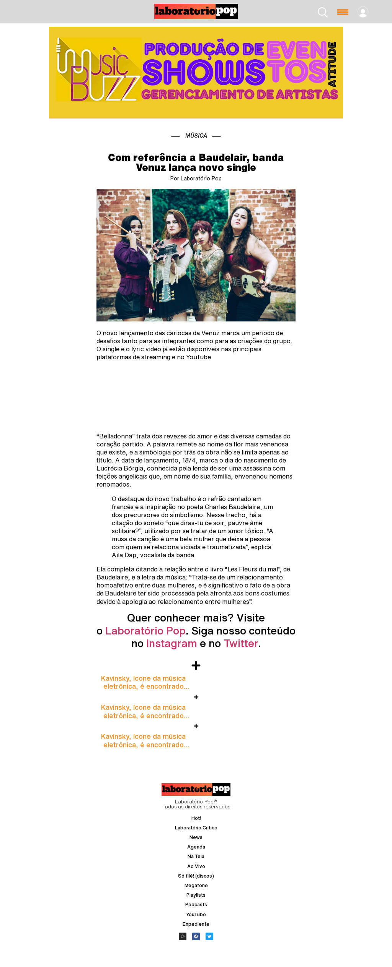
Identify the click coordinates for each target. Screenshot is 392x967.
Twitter (241, 643)
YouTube (196, 914)
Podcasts (196, 904)
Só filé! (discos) (196, 875)
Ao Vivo (196, 866)
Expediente (196, 924)
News (196, 837)
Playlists (196, 894)
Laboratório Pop (145, 630)
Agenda (196, 846)
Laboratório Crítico (196, 827)
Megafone (196, 885)
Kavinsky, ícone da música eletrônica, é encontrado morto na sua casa (143, 686)
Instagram (171, 643)
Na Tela (196, 856)
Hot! (196, 818)
